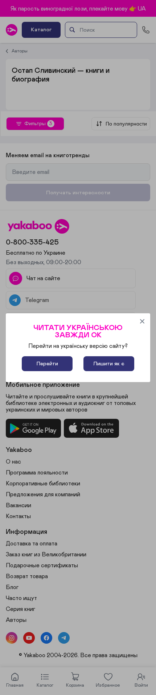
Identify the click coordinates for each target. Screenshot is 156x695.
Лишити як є (108, 363)
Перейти (47, 363)
